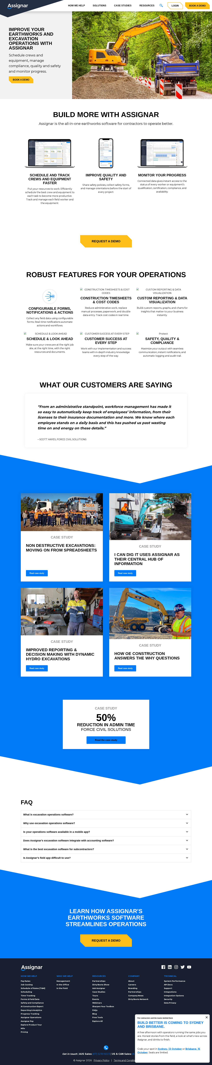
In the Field (62, 988)
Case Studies (123, 5)
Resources (146, 5)
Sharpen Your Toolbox (103, 1006)
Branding (132, 988)
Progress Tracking (30, 1014)
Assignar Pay (27, 1021)
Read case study (37, 573)
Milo (23, 1028)
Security (168, 999)
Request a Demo (106, 241)
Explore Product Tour (31, 1025)
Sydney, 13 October (170, 1049)
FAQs (94, 1010)
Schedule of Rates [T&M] (33, 988)
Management (63, 981)
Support (168, 988)
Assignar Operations (31, 1017)
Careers (132, 985)
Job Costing (27, 985)
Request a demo (106, 940)
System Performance (174, 981)
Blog (94, 1014)
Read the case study (106, 740)
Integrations (170, 992)
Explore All (97, 1021)
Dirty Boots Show (100, 985)
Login (175, 5)
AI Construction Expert (32, 1006)
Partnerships (98, 981)
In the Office (63, 985)
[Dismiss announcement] (206, 1017)
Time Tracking (28, 996)
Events (95, 999)
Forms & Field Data (30, 999)
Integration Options (174, 996)
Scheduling (26, 992)
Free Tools (97, 1017)
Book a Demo (197, 5)
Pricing (24, 1032)
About (131, 981)
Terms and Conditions (126, 1060)
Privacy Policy (101, 1060)
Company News (135, 996)
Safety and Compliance (32, 1003)
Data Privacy (170, 1003)
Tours (95, 996)
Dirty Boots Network (138, 999)
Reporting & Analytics (31, 1010)
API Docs (168, 985)
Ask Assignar (98, 988)
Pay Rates (25, 981)
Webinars (97, 1003)
